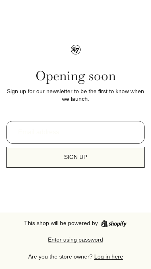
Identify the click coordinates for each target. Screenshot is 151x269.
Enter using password (75, 239)
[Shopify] (113, 223)
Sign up (75, 157)
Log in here (108, 256)
